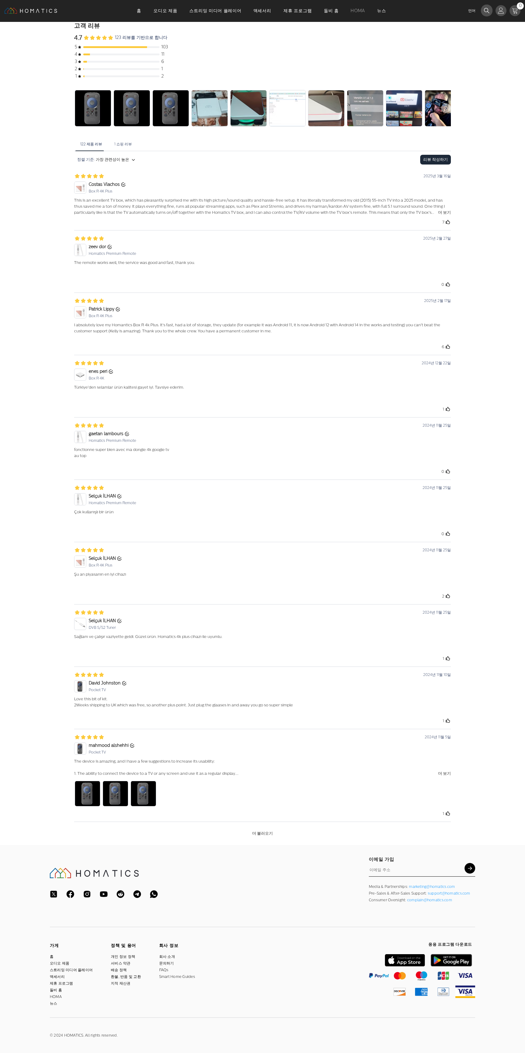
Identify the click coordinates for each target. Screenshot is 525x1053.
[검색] (486, 10)
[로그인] (501, 10)
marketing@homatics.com (432, 887)
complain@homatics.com (429, 900)
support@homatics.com (449, 893)
